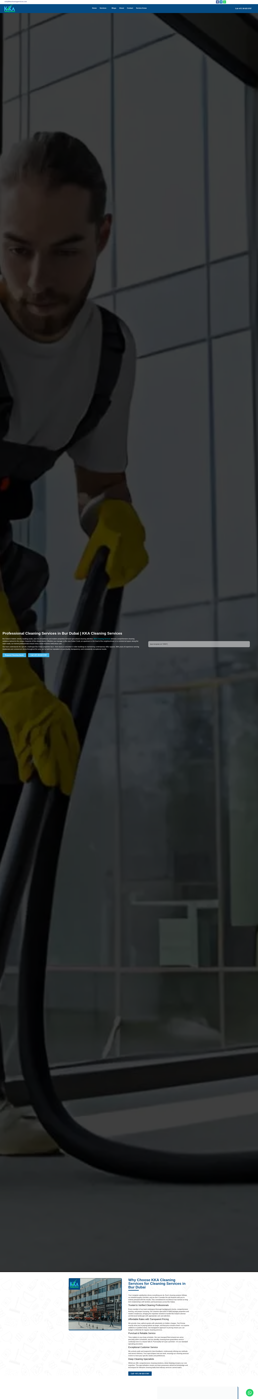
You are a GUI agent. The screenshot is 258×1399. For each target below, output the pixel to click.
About (121, 8)
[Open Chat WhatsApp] (249, 1392)
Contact (130, 8)
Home (94, 8)
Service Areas (141, 8)
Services (103, 8)
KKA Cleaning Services (102, 639)
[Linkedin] (221, 1)
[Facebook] (217, 1)
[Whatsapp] (224, 1)
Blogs (114, 8)
